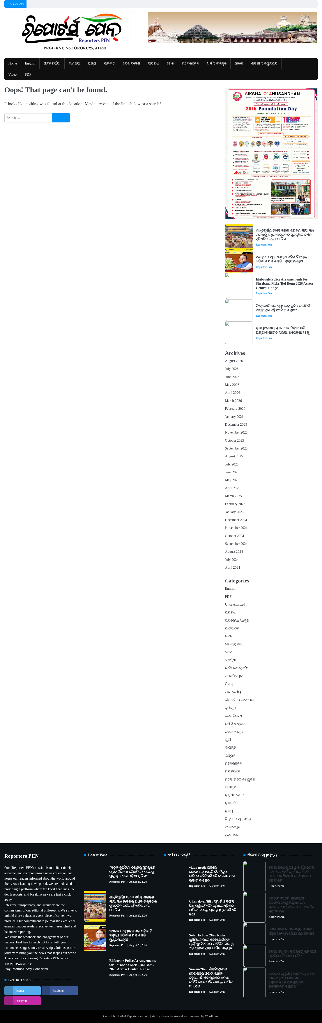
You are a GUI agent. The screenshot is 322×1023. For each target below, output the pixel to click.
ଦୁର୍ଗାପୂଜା (231, 708)
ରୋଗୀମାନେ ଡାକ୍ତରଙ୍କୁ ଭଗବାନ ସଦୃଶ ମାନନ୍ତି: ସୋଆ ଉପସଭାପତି (291, 931)
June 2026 (232, 377)
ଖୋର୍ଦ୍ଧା (230, 660)
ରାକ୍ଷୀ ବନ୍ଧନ (234, 795)
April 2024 (232, 568)
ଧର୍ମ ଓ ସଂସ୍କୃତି (216, 63)
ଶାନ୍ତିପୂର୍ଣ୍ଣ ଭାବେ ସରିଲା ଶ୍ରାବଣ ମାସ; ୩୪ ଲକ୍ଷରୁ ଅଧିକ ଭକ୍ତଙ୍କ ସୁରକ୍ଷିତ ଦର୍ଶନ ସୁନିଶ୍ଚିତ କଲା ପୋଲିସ (285, 234)
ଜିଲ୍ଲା (239, 63)
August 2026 (234, 361)
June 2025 (232, 472)
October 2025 (234, 441)
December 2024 (236, 520)
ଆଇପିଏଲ (232, 628)
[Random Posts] (305, 4)
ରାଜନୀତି (109, 63)
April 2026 (232, 393)
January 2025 (234, 512)
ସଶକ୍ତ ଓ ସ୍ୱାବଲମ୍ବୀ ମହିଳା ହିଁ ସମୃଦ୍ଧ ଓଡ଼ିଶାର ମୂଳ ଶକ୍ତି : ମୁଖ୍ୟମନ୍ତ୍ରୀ (282, 259)
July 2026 (232, 369)
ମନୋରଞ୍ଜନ (190, 63)
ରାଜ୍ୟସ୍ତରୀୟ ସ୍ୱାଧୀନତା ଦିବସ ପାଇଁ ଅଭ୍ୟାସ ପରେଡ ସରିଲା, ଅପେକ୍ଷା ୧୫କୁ (282, 330)
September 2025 (236, 448)
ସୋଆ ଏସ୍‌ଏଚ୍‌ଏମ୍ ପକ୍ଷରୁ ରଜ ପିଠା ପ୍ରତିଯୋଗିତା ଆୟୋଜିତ (292, 954)
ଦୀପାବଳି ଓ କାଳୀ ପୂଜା (239, 700)
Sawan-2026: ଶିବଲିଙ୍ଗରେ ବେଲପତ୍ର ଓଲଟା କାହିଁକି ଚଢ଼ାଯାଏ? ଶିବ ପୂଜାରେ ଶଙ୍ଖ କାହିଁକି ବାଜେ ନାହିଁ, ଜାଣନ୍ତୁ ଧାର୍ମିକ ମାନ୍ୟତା (211, 977)
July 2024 (232, 560)
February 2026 (235, 409)
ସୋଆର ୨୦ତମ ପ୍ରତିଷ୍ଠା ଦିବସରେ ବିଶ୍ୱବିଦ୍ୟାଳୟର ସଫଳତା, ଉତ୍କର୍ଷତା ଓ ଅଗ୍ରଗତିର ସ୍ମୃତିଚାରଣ (292, 904)
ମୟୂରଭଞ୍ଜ (233, 771)
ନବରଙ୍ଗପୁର (234, 732)
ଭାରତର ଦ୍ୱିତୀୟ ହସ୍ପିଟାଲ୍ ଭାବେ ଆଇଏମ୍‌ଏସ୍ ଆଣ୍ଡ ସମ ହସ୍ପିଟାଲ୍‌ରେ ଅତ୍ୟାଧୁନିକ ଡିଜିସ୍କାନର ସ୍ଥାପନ (292, 980)
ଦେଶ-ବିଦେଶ (131, 63)
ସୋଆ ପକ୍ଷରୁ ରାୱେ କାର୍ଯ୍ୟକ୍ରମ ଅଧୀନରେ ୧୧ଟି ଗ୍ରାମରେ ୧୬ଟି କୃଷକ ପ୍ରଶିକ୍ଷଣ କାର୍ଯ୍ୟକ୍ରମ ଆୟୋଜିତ (291, 874)
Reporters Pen (264, 244)
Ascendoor (180, 1016)
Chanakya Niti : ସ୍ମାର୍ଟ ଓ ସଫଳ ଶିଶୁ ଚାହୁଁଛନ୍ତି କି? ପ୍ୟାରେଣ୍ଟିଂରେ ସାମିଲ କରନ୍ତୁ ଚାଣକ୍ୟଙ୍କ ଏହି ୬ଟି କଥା (212, 907)
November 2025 (236, 432)
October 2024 (234, 536)
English (30, 63)
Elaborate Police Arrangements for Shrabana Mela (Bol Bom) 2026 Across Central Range (284, 283)
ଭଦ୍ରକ (230, 756)
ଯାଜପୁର (230, 787)
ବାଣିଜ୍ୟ (74, 63)
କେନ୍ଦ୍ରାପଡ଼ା (234, 644)
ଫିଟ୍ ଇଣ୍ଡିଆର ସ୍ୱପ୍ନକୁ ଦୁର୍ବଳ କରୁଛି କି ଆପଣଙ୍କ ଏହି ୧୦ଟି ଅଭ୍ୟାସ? (283, 308)
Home (12, 63)
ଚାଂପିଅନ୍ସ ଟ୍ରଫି (236, 668)
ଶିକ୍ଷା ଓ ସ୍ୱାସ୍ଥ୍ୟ (264, 63)
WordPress (211, 1016)
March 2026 (233, 401)
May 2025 (232, 480)
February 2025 (235, 504)
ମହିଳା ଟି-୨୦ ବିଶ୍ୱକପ (240, 779)
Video (12, 75)
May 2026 (232, 385)
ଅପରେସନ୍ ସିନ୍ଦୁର (237, 620)
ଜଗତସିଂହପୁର (234, 676)
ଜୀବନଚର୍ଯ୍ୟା (52, 63)
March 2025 (233, 496)
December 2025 (236, 425)
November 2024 (236, 528)
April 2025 (232, 488)
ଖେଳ (170, 63)
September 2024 (236, 544)
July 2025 (232, 464)
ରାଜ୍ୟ (92, 63)
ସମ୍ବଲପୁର (233, 827)
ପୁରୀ (228, 740)
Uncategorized (235, 604)
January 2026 (234, 417)
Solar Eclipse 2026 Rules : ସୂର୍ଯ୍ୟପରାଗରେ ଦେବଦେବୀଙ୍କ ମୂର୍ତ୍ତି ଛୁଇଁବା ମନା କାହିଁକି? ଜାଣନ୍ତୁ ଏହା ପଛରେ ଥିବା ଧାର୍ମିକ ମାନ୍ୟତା (211, 941)
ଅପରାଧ (153, 63)
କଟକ (229, 636)
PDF (28, 75)
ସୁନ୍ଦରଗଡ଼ (232, 835)
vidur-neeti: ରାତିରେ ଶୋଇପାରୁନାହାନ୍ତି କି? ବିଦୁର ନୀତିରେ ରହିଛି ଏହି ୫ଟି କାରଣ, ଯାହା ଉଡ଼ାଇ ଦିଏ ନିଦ (212, 874)
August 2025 (234, 456)
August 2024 (234, 552)
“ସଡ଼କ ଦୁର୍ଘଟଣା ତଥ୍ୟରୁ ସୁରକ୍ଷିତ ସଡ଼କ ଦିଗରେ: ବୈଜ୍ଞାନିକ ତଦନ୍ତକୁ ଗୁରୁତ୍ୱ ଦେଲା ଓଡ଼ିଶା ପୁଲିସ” (132, 872)
